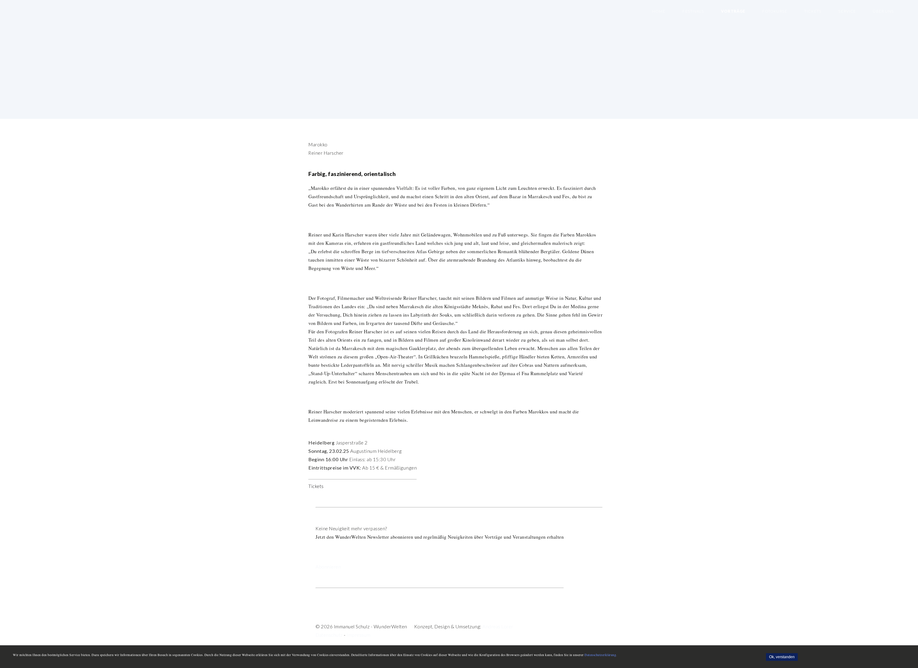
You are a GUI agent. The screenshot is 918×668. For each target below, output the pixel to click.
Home (659, 11)
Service (846, 11)
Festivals (692, 11)
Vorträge (732, 11)
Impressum (359, 635)
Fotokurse (774, 11)
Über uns (883, 11)
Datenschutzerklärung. (601, 655)
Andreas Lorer (497, 626)
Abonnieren (328, 566)
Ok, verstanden (782, 657)
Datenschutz (329, 635)
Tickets (812, 11)
